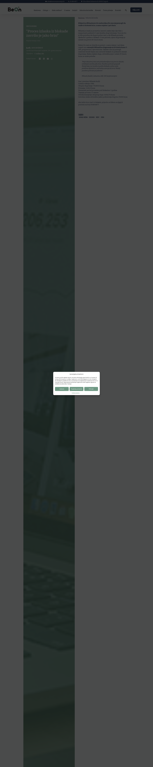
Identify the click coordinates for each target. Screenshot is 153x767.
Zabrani (62, 389)
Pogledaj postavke (76, 389)
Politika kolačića (76, 393)
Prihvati (91, 389)
